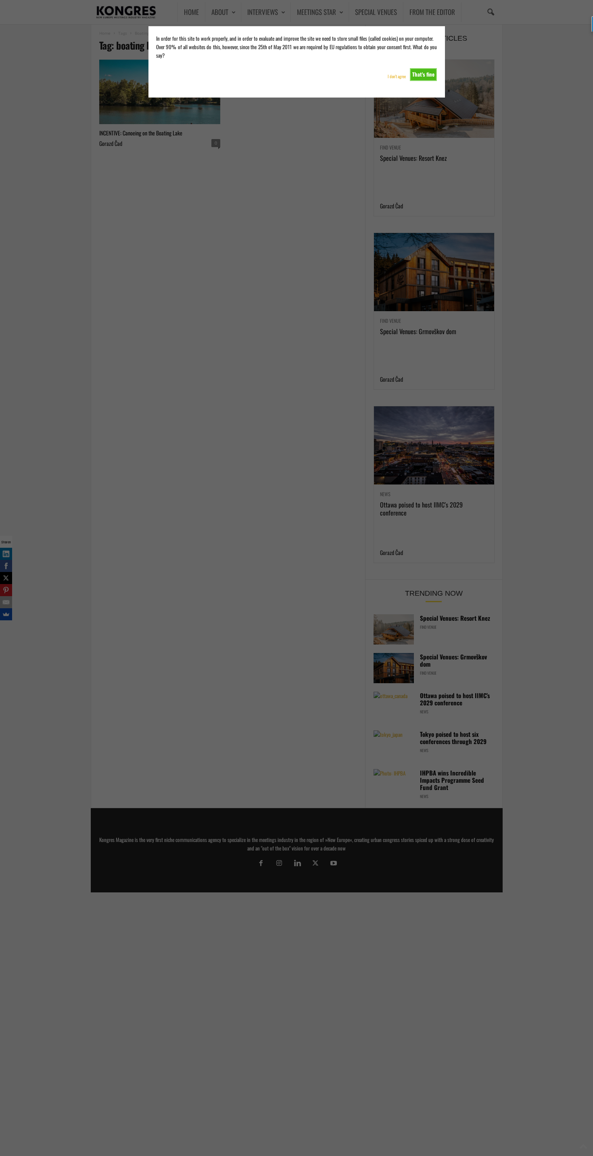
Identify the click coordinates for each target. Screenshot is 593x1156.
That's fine (423, 74)
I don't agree (397, 76)
